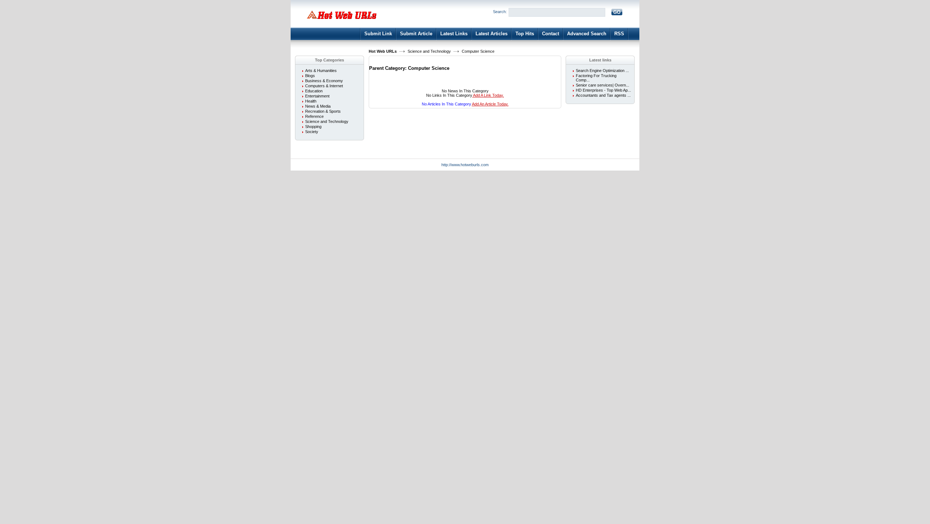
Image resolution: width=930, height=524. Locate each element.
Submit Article (416, 33)
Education (314, 91)
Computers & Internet (324, 86)
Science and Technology (429, 51)
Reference (314, 116)
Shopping (313, 126)
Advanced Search (586, 33)
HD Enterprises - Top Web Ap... (603, 90)
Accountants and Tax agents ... (603, 95)
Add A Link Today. (488, 95)
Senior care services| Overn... (602, 85)
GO (616, 12)
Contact (550, 33)
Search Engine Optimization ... (602, 70)
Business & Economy (324, 81)
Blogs (310, 75)
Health (310, 101)
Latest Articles (492, 33)
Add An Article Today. (490, 104)
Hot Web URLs (383, 51)
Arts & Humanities (321, 70)
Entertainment (317, 96)
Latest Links (454, 33)
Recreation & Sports (323, 111)
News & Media (318, 106)
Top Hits (524, 33)
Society (311, 131)
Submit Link (378, 33)
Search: (500, 11)
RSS (619, 33)
